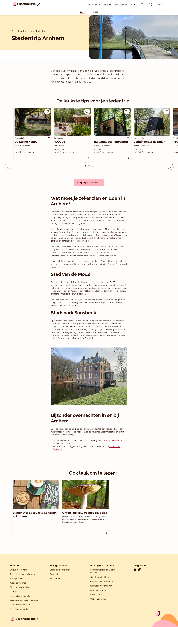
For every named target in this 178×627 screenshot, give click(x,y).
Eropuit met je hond (18, 570)
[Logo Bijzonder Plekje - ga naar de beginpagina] (27, 5)
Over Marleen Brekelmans (102, 581)
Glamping (14, 592)
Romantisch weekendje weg (22, 574)
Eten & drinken (120, 5)
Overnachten (94, 5)
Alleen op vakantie (18, 583)
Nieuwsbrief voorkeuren (101, 586)
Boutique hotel (16, 578)
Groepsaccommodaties (20, 609)
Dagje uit (107, 5)
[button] (171, 167)
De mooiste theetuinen (20, 605)
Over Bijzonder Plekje (99, 577)
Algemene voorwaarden (101, 590)
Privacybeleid (96, 594)
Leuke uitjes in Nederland (21, 596)
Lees (82, 12)
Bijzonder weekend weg (20, 587)
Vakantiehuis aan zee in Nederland (25, 600)
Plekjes (95, 12)
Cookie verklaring (98, 599)
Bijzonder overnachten (60, 570)
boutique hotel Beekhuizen (110, 440)
